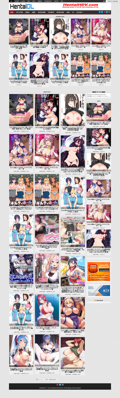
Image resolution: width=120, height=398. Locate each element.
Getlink (23, 1)
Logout (33, 1)
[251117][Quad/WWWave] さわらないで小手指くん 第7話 (19, 81)
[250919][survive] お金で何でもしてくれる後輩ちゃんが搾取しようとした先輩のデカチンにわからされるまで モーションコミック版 (47, 287)
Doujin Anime (42, 12)
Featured (24, 22)
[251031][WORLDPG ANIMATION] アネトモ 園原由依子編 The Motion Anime (47, 247)
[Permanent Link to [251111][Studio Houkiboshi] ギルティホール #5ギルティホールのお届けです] (101, 65)
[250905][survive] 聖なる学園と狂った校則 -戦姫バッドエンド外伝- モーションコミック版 (21, 287)
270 (46, 379)
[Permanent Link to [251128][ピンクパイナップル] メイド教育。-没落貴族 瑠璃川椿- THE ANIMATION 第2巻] (60, 31)
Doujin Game (60, 12)
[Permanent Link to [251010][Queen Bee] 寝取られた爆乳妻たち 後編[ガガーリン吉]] (73, 353)
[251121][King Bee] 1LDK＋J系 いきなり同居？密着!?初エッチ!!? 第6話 (18, 47)
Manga (27, 12)
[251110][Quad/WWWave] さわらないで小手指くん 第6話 (60, 81)
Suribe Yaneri (16, 131)
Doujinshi (51, 12)
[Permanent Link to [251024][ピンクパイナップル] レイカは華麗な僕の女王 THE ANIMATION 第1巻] (21, 351)
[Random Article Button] (104, 12)
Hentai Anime (16, 22)
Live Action (19, 12)
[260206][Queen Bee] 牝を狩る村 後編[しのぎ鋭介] (39, 46)
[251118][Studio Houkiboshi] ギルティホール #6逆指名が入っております (81, 81)
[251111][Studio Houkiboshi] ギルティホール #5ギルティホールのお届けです (101, 81)
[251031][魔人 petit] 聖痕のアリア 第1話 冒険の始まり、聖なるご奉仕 (72, 331)
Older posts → (53, 379)
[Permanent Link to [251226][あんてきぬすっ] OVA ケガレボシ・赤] (101, 31)
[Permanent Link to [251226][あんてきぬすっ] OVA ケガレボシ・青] (80, 31)
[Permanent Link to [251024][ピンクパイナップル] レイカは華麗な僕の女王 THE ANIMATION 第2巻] (47, 350)
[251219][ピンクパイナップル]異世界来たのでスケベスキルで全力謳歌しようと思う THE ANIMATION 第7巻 (39, 82)
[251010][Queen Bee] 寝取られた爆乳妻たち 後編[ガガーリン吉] (73, 371)
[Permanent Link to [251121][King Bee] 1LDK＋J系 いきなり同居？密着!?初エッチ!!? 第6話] (18, 31)
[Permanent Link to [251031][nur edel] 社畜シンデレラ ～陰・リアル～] (47, 310)
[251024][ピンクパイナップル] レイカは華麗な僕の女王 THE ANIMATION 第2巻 (47, 369)
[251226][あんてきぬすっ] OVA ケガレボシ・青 (81, 46)
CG (73, 12)
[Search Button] (109, 12)
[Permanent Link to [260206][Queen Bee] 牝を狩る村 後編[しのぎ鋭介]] (39, 31)
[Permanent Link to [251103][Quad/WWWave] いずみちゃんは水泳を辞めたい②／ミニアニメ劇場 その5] (21, 310)
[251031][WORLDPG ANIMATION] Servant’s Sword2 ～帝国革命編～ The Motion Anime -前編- (72, 249)
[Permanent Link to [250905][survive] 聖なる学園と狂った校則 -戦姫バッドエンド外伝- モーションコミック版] (21, 269)
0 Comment (25, 43)
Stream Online (99, 300)
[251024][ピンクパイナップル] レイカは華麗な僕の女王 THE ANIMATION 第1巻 (21, 369)
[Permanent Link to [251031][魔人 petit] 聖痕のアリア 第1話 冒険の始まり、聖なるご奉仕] (73, 313)
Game (68, 12)
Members (40, 1)
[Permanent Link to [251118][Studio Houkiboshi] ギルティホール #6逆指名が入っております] (80, 65)
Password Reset (48, 1)
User (62, 1)
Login (28, 1)
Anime (33, 12)
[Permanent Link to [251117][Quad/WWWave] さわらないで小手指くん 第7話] (18, 67)
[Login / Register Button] (107, 12)
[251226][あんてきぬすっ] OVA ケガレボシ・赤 (101, 46)
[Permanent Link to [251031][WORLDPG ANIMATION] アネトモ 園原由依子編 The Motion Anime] (47, 229)
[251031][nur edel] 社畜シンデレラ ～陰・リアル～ (47, 328)
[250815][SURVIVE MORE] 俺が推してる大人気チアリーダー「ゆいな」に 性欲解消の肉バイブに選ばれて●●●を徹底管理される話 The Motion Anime (72, 290)
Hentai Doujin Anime (47, 218)
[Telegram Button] (102, 12)
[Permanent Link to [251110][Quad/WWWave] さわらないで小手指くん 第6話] (60, 67)
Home (11, 1)
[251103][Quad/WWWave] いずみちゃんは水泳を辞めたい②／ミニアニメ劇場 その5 (21, 328)
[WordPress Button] (100, 12)
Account (17, 1)
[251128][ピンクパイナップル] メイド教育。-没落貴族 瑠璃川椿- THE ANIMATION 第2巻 (60, 47)
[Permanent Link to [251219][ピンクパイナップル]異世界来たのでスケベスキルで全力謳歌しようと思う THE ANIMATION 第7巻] (39, 65)
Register (56, 1)
